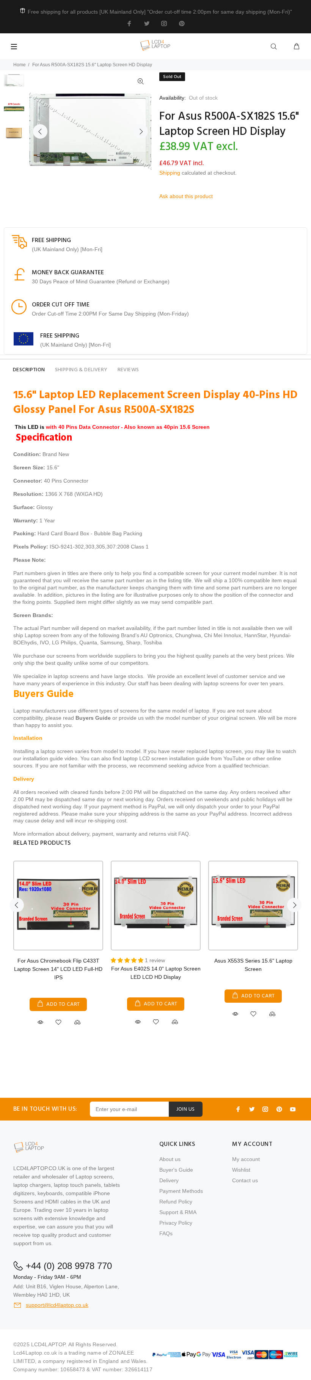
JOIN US (185, 1109)
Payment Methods (181, 1191)
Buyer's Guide (176, 1170)
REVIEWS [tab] (128, 370)
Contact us (245, 1180)
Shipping (169, 173)
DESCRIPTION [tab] (29, 370)
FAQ (183, 834)
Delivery (169, 1180)
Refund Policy (175, 1202)
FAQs (166, 1233)
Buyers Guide (93, 718)
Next (141, 131)
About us (170, 1159)
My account (246, 1159)
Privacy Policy (175, 1223)
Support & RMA (177, 1212)
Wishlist (241, 1170)
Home (19, 64)
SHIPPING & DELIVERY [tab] (81, 370)
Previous (40, 131)
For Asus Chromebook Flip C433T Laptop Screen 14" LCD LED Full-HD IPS (58, 969)
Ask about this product (186, 196)
